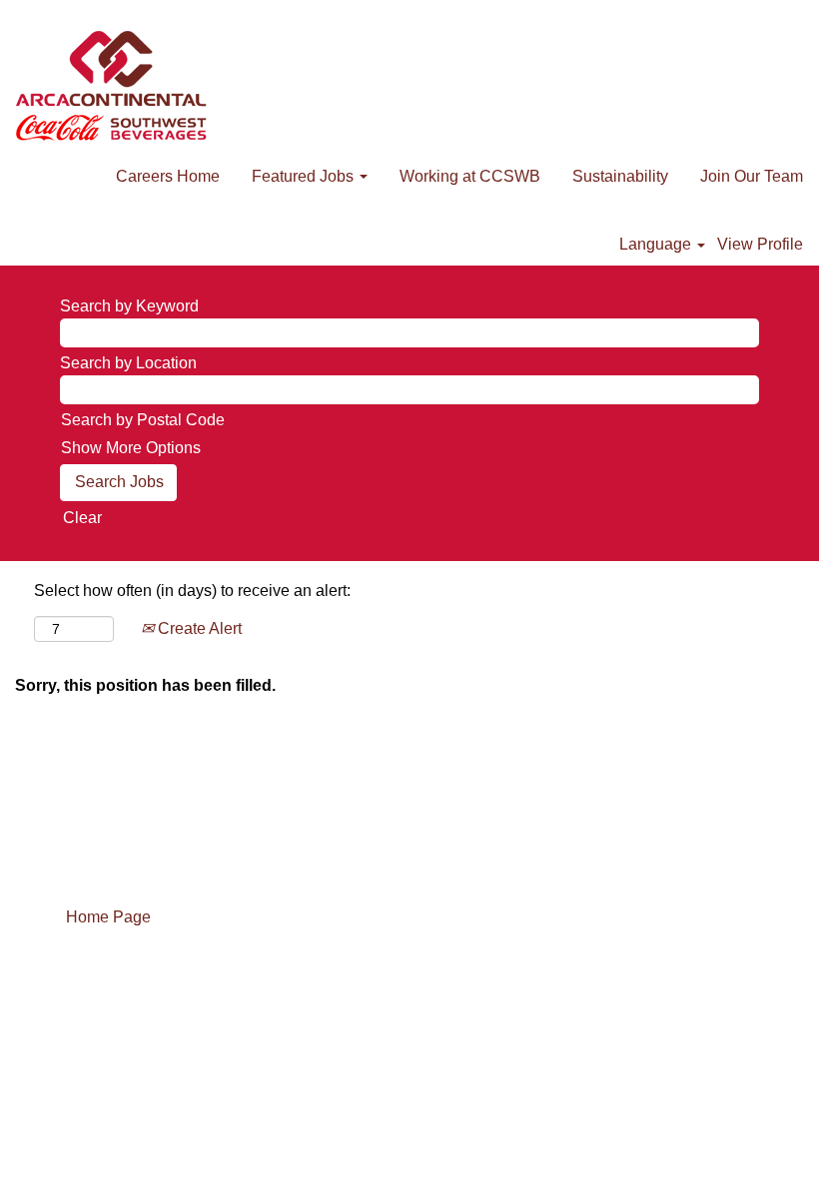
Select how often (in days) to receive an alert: (192, 590)
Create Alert (198, 628)
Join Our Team (751, 176)
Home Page (108, 916)
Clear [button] (82, 517)
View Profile (760, 244)
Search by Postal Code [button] (143, 419)
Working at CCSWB (470, 176)
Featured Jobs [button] (305, 176)
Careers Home (168, 176)
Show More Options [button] (131, 447)
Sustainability (620, 176)
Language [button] (657, 244)
